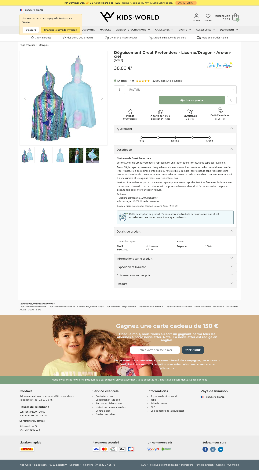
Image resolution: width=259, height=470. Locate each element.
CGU (143, 465)
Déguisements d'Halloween (33, 307)
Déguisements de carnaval (62, 307)
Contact (26, 391)
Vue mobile (233, 465)
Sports (183, 30)
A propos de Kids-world (164, 396)
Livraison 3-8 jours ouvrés (123, 37)
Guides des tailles (105, 414)
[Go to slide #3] (59, 155)
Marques (105, 30)
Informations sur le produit (134, 258)
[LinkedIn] (220, 449)
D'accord (31, 29)
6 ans (38, 310)
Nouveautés (87, 30)
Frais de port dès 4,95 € (215, 37)
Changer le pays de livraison (60, 29)
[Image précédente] (26, 98)
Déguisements (113, 307)
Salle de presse (159, 403)
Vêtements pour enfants (131, 30)
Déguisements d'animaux (150, 307)
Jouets (23, 310)
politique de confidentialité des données (184, 379)
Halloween (218, 307)
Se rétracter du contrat (32, 421)
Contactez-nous (104, 396)
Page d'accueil (27, 45)
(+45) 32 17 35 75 (42, 400)
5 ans (31, 310)
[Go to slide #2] (43, 155)
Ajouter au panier (191, 100)
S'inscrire (193, 350)
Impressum (187, 465)
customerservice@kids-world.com (55, 396)
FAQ (153, 407)
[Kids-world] (129, 17)
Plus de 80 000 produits (80, 37)
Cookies (220, 465)
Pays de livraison (204, 465)
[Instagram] (213, 449)
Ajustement (124, 129)
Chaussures (162, 30)
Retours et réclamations (109, 403)
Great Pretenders (202, 307)
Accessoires (204, 30)
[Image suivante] (101, 98)
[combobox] (182, 89)
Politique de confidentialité (163, 465)
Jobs (153, 400)
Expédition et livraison (131, 267)
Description (124, 149)
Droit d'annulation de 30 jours (169, 37)
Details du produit (128, 231)
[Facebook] (205, 449)
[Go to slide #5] (92, 155)
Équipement (227, 30)
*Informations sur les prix (133, 275)
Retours (122, 284)
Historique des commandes (111, 407)
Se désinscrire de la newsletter (167, 411)
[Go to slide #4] (76, 155)
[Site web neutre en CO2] (167, 449)
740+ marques (43, 37)
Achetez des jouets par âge (90, 307)
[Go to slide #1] (27, 155)
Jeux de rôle (232, 307)
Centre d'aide (103, 411)
